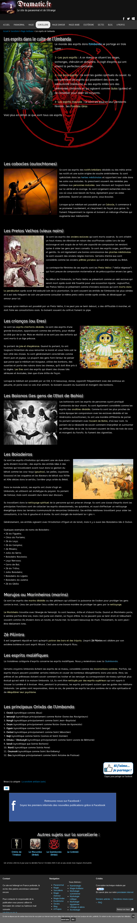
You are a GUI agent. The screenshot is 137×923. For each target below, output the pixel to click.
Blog (110, 24)
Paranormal (19, 24)
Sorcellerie (43, 24)
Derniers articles (103, 899)
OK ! (73, 919)
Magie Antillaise (27, 31)
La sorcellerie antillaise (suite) (34, 781)
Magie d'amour (58, 24)
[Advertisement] (95, 7)
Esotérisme (89, 24)
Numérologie (75, 886)
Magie (31, 24)
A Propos (121, 24)
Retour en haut (123, 909)
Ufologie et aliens (77, 907)
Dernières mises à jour (123, 899)
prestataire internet (125, 892)
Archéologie (75, 910)
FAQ (100, 902)
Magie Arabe (74, 24)
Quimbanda (111, 661)
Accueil (6, 24)
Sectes (101, 24)
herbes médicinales (91, 177)
